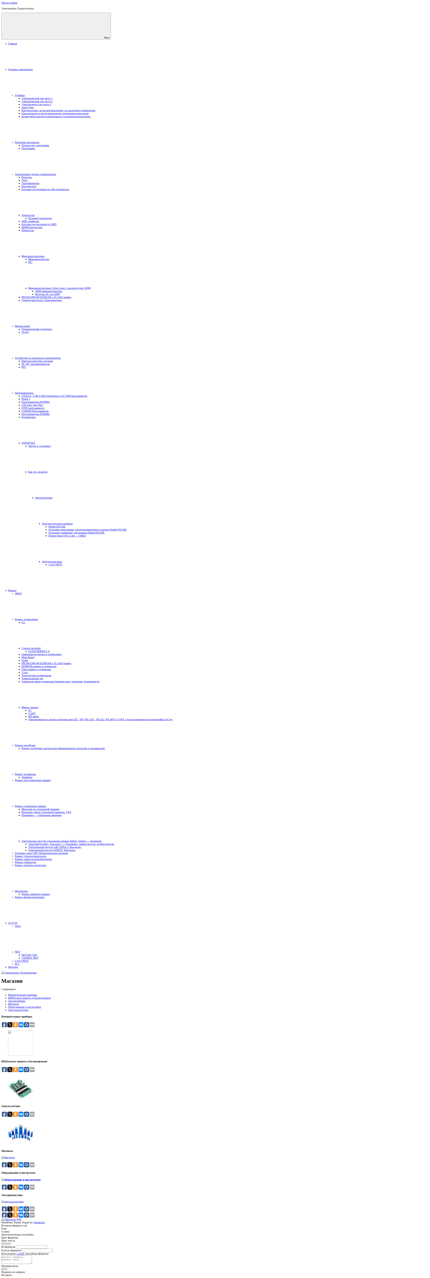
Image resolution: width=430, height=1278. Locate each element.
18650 (18, 593)
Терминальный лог (32, 678)
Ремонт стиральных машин (30, 806)
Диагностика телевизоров (36, 675)
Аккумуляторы (16, 1001)
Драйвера (27, 777)
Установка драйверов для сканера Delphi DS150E (76, 532)
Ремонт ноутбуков (25, 745)
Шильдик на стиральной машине (40, 809)
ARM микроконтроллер (48, 291)
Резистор (27, 177)
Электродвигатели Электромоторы (42, 300)
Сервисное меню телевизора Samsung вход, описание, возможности (60, 681)
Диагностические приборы (57, 523)
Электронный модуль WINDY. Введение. (52, 850)
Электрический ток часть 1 (37, 98)
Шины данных (30, 707)
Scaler (25, 660)
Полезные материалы (27, 142)
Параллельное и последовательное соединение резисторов (55, 113)
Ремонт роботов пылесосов (30, 865)
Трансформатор (30, 183)
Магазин (13, 967)
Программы (28, 148)
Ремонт (12, 590)
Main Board (28, 657)
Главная (12, 43)
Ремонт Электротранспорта (30, 856)
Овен (18, 926)
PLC (17, 964)
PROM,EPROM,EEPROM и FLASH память (46, 297)
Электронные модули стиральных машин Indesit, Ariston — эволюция (61, 841)
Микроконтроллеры (33, 256)
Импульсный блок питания (37, 361)
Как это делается (37, 471)
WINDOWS (28, 443)
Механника (21, 891)
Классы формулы (11, 1250)
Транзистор (28, 215)
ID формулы (8, 1246)
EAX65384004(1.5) (39, 651)
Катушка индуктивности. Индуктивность (45, 189)
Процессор (28, 230)
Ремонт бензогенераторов (29, 897)
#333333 (6, 1243)
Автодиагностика (52, 561)
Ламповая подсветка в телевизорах (42, 654)
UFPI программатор (33, 408)
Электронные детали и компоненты (35, 174)
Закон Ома (28, 107)
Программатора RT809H (36, 402)
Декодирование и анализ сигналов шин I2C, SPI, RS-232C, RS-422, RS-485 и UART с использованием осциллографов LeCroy (100, 719)
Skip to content (9, 2)
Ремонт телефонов (25, 774)
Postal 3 (26, 399)
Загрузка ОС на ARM (47, 294)
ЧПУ (17, 951)
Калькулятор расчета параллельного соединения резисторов (56, 116)
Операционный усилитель (37, 329)
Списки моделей (31, 648)
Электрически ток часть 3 (36, 104)
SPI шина (33, 716)
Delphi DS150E (57, 526)
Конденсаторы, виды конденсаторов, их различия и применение (58, 110)
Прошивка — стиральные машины (41, 815)
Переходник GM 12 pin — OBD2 (67, 535)
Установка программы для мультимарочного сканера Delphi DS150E (87, 529)
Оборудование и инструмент (24, 1007)
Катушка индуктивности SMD (39, 224)
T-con (25, 672)
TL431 (25, 332)
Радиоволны (29, 417)
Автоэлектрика (43, 497)
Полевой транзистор (40, 218)
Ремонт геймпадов (25, 862)
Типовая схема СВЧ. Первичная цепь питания (41, 853)
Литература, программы (35, 145)
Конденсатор (29, 186)
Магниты (13, 1004)
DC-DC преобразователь (36, 364)
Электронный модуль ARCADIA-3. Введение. (54, 847)
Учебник (20, 95)
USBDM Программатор (35, 411)
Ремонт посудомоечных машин (33, 780)
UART (32, 713)
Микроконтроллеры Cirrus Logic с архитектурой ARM (59, 288)
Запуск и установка (39, 446)
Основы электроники (20, 69)
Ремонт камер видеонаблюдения (33, 859)
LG (23, 622)
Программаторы (24, 393)
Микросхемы (22, 326)
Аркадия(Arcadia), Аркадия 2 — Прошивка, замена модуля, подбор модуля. (71, 844)
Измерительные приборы (22, 994)
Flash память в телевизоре (36, 669)
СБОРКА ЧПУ (30, 958)
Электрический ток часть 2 (37, 101)
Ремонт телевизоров (26, 619)
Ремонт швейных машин (36, 894)
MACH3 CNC (29, 955)
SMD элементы (30, 221)
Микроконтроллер (38, 259)
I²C (30, 710)
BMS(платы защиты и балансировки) (29, 998)
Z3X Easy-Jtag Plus (32, 405)
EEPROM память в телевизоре (39, 666)
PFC (24, 367)
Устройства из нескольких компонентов (37, 358)
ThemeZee (39, 1222)
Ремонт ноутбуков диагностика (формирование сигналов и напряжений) (63, 748)
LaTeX (20, 1253)
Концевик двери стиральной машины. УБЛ (46, 812)
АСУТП (12, 923)
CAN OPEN (55, 564)
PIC (30, 262)
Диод (25, 180)
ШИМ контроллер (32, 227)
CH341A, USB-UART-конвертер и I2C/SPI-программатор (54, 396)
